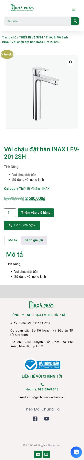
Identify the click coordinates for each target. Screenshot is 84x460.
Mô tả (12, 240)
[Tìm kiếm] (75, 21)
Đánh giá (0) (33, 240)
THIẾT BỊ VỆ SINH (31, 37)
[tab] (12, 240)
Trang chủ (9, 37)
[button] (74, 10)
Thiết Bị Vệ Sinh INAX (34, 189)
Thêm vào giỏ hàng (36, 213)
